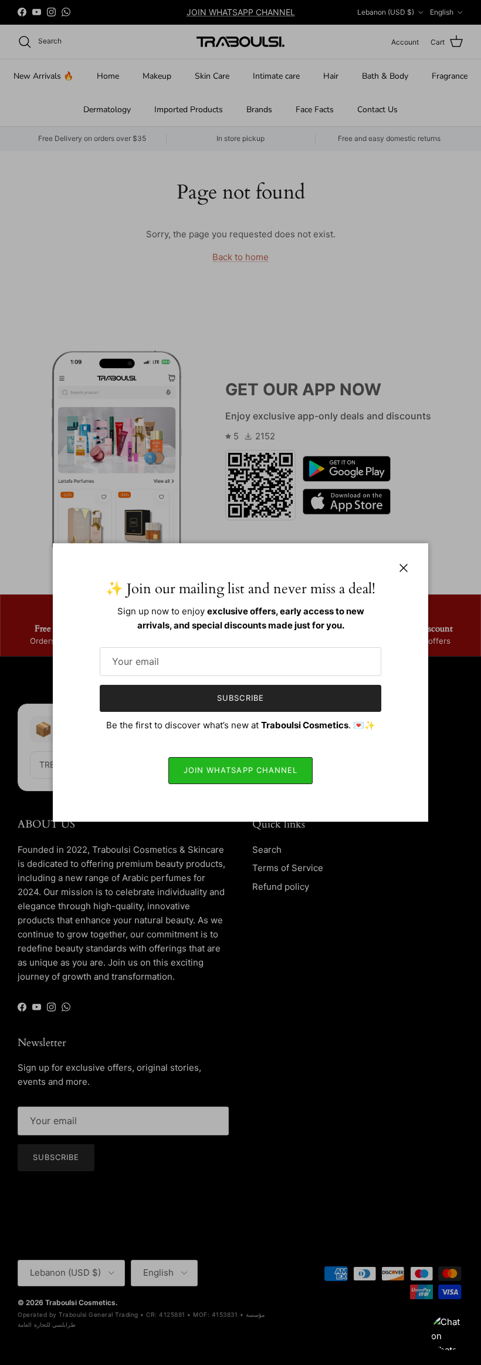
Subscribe (240, 697)
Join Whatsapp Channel (240, 770)
